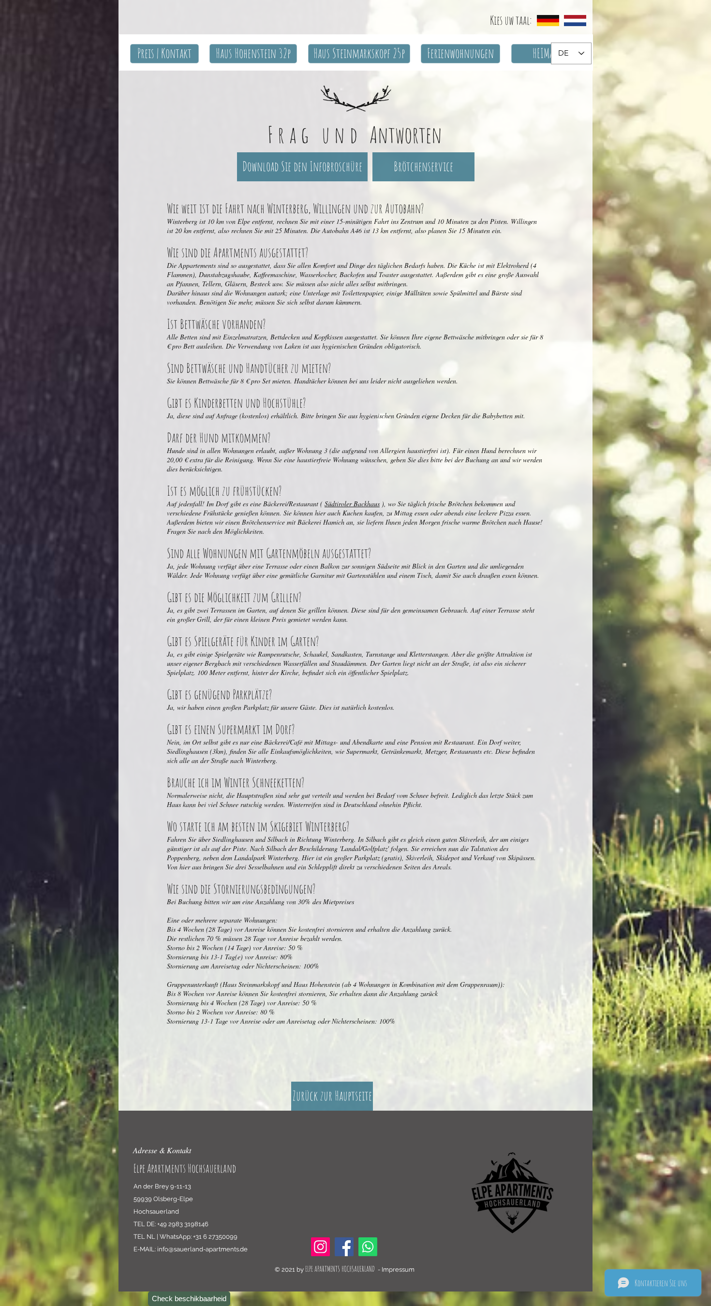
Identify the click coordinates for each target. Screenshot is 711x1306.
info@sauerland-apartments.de (202, 1249)
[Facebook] (344, 1246)
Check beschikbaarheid (189, 1298)
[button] (164, 53)
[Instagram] (320, 1246)
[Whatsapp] (367, 1246)
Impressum (398, 1269)
